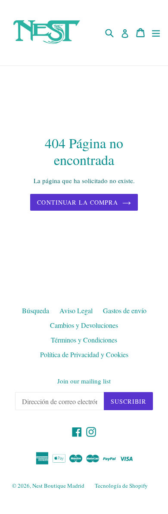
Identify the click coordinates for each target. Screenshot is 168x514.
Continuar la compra (77, 202)
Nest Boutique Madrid (58, 485)
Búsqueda (35, 310)
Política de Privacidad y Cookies (84, 354)
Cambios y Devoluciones (84, 325)
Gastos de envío (124, 310)
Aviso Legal (76, 310)
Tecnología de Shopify (121, 485)
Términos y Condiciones (84, 339)
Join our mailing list (84, 381)
